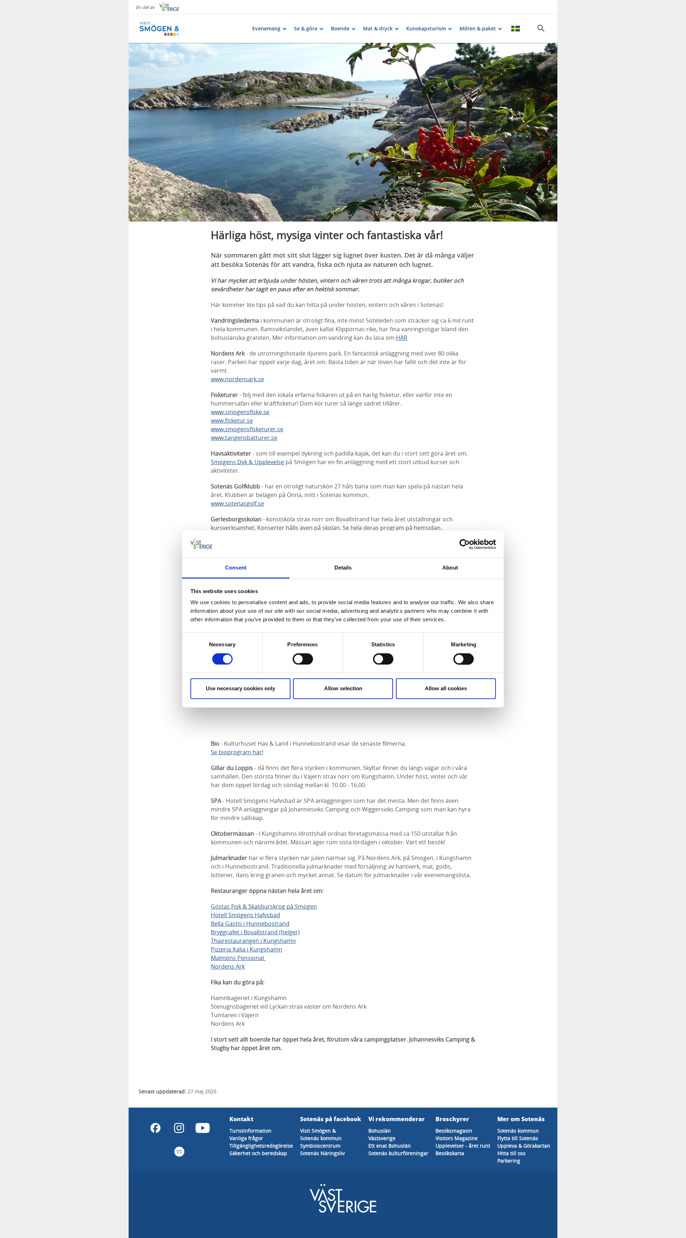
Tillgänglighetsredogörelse (261, 1145)
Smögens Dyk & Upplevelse (247, 462)
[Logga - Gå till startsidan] (164, 28)
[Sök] (541, 28)
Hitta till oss (511, 1153)
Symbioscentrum (320, 1145)
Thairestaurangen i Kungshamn (253, 941)
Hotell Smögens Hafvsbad (245, 915)
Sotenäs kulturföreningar (398, 1153)
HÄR (401, 338)
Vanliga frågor (246, 1138)
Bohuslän (379, 1130)
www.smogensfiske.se (240, 412)
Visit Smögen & (318, 1130)
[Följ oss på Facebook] (155, 1128)
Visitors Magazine (457, 1138)
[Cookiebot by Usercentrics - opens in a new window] (464, 544)
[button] (343, 132)
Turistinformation (250, 1130)
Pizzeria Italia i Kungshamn (246, 949)
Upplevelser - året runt (463, 1145)
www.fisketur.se (232, 420)
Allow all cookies (446, 689)
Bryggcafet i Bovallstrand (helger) (255, 932)
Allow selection (343, 689)
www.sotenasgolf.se (237, 503)
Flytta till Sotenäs (517, 1138)
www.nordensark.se (237, 379)
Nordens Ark (228, 966)
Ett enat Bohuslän (389, 1145)
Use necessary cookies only (240, 689)
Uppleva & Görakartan (523, 1145)
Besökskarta (450, 1153)
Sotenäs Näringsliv (322, 1153)
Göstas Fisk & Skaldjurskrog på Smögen (264, 906)
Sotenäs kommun (321, 1138)
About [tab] (450, 568)
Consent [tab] (236, 568)
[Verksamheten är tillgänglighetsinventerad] (179, 1152)
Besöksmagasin (454, 1130)
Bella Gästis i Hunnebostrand (250, 924)
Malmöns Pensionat (238, 958)
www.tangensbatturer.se (244, 438)
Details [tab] (343, 568)
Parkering (508, 1160)
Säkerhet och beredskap (258, 1153)
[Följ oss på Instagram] (179, 1128)
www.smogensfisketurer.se (247, 429)
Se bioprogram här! (237, 752)
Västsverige (382, 1138)
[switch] (303, 659)
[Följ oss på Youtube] (203, 1128)
